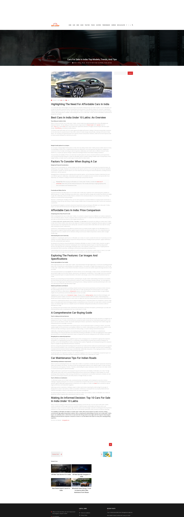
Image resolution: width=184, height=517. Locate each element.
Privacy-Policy (84, 501)
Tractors (87, 25)
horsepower (70, 295)
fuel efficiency (58, 128)
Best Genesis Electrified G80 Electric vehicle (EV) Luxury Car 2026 (120, 505)
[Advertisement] (92, 10)
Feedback (83, 513)
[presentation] (53, 471)
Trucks (93, 25)
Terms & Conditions (85, 499)
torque (75, 295)
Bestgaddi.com (65, 420)
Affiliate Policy (84, 503)
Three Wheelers (106, 25)
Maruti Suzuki (90, 125)
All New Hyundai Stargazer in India (61, 475)
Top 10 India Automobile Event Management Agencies (119, 498)
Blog (82, 511)
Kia (64, 126)
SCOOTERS (98, 25)
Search (130, 73)
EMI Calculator (121, 25)
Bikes (78, 25)
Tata (55, 126)
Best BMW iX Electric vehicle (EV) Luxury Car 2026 (118, 501)
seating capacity (89, 295)
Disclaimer (83, 508)
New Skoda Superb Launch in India (81, 475)
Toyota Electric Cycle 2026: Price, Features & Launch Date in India (119, 510)
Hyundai (98, 125)
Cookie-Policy (84, 506)
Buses (81, 25)
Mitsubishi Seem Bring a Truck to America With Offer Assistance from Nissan (101, 476)
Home (70, 25)
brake (95, 383)
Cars (74, 25)
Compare (113, 25)
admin (63, 100)
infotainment (73, 291)
